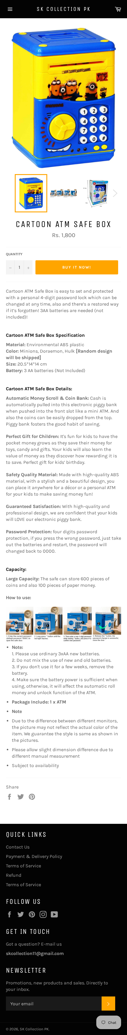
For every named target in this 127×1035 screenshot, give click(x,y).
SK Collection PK (64, 9)
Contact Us (18, 847)
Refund (13, 875)
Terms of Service (23, 866)
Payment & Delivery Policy (34, 856)
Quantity (14, 254)
